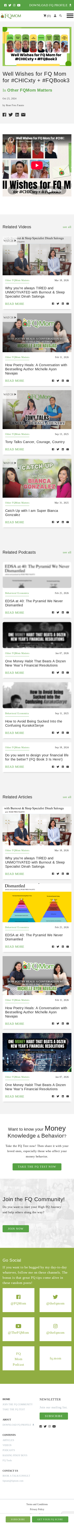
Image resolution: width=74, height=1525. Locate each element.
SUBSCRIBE (18, 1519)
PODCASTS (9, 1450)
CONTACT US (10, 1471)
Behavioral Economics (17, 593)
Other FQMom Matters (29, 90)
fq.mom (55, 1358)
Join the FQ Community (18, 1404)
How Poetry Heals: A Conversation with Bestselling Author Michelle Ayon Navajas (36, 369)
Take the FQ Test (14, 1409)
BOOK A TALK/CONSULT (16, 1476)
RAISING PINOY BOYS (15, 1455)
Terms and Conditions (37, 1504)
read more (14, 304)
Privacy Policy (37, 1509)
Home (6, 1399)
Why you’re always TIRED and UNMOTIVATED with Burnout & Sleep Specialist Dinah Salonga (35, 292)
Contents (9, 1435)
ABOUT (7, 1419)
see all (67, 227)
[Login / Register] (55, 15)
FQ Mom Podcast (18, 1359)
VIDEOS (7, 1445)
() (48, 16)
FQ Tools (7, 1460)
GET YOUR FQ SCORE (50, 1519)
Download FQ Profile (18, 1425)
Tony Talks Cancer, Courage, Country (35, 442)
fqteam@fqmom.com (13, 1481)
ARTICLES (8, 1440)
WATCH (8, 240)
